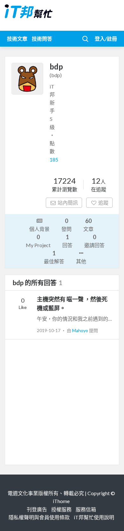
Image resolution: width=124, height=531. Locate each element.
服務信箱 (86, 509)
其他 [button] (81, 261)
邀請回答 (94, 240)
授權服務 (61, 509)
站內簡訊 (68, 203)
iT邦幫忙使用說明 (94, 517)
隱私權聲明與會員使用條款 (39, 517)
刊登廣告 (37, 509)
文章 (88, 224)
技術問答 (42, 39)
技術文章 (17, 39)
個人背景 (39, 229)
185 (54, 159)
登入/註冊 (106, 39)
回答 (67, 240)
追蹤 (103, 203)
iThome (61, 501)
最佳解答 (54, 257)
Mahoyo (80, 330)
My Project (38, 240)
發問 (66, 224)
